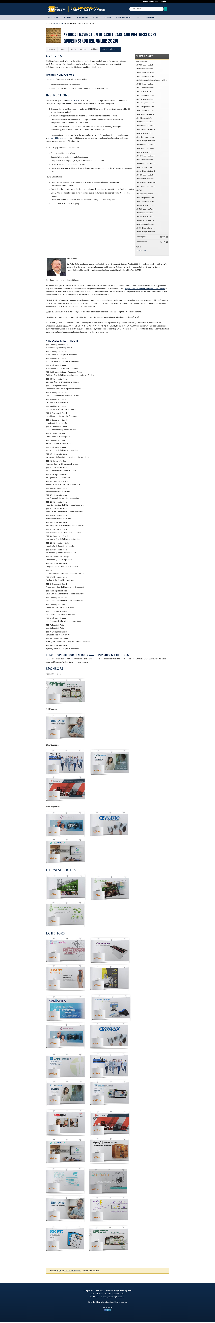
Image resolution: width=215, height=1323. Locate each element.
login (59, 1271)
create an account (72, 1271)
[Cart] (168, 2)
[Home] (76, 9)
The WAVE (107, 17)
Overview (51, 49)
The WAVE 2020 (59, 23)
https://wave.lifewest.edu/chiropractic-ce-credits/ (145, 289)
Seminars (67, 17)
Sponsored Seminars (124, 17)
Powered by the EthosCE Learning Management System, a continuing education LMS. (159, 1317)
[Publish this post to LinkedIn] (110, 1311)
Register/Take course (110, 49)
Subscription (82, 17)
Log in (163, 1)
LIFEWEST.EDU (151, 17)
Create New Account (150, 1)
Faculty (73, 49)
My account (53, 17)
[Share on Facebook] (105, 1311)
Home (48, 23)
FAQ (138, 17)
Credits (83, 49)
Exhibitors (94, 49)
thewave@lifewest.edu (57, 138)
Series (95, 17)
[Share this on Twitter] (107, 1311)
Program (62, 49)
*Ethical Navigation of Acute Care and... (82, 23)
